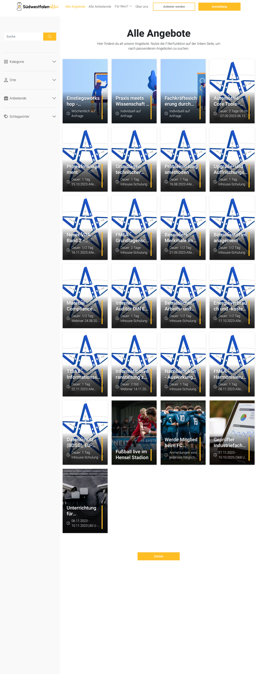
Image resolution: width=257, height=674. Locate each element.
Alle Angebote (75, 6)
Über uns (142, 6)
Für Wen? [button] (122, 6)
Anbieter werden (174, 6)
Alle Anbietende (100, 6)
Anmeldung (219, 6)
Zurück (158, 556)
